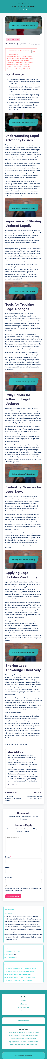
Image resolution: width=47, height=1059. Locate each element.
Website (8, 878)
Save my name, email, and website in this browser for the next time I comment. (23, 889)
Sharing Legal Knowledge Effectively (18, 69)
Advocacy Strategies (12, 951)
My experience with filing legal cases (17, 974)
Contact (23, 1011)
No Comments (35, 44)
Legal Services (13, 39)
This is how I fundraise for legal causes (18, 980)
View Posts (23, 10)
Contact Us (30, 6)
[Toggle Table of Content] (32, 51)
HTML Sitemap (23, 1007)
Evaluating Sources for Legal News (18, 64)
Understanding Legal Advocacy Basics (19, 56)
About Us (21, 6)
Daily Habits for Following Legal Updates (20, 62)
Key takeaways (13, 54)
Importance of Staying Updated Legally (20, 58)
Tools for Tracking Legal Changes (18, 60)
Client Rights (8, 954)
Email (8, 867)
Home (14, 6)
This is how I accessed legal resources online (20, 968)
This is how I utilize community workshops (19, 971)
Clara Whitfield (16, 752)
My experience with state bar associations (19, 977)
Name (8, 857)
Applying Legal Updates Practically (18, 66)
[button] (12, 785)
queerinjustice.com (23, 3)
